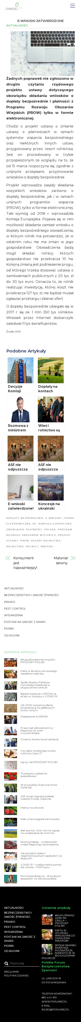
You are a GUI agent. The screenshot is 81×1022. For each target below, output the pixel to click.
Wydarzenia (13, 615)
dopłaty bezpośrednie (25, 518)
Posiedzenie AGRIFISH (34, 716)
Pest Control (15, 608)
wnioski (47, 546)
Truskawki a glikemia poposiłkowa (34, 774)
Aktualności (17, 25)
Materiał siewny (60, 560)
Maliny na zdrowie (32, 807)
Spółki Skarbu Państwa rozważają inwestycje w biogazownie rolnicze (35, 685)
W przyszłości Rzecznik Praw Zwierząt (39, 786)
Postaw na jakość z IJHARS (24, 622)
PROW (24, 540)
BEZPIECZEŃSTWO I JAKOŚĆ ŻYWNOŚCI (31, 595)
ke (35, 523)
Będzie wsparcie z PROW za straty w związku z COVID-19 (39, 695)
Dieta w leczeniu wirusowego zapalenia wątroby (39, 672)
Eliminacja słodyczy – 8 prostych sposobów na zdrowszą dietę (41, 877)
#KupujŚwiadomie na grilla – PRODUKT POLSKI (38, 660)
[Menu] (72, 6)
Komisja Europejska (55, 523)
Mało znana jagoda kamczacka (40, 819)
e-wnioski (54, 518)
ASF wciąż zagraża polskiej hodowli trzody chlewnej (37, 797)
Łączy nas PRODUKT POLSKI (39, 762)
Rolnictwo (15, 546)
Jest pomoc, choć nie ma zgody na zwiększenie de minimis (40, 831)
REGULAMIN (11, 971)
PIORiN (9, 628)
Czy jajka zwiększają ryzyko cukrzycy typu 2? (38, 752)
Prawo (9, 602)
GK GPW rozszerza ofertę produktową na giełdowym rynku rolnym (38, 708)
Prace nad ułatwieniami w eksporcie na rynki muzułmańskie (37, 730)
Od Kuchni (11, 635)
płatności (34, 529)
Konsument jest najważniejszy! (25, 563)
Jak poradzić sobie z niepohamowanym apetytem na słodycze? (41, 856)
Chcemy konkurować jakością (39, 739)
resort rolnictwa (46, 540)
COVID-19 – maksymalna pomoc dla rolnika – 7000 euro (41, 866)
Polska (50, 529)
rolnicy (32, 546)
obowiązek (15, 529)
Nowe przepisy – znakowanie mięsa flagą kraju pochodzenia (40, 843)
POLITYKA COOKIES (16, 975)
